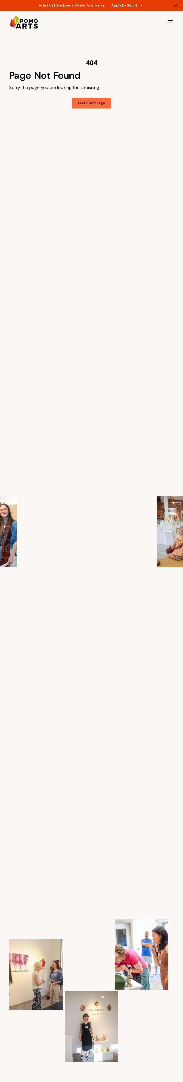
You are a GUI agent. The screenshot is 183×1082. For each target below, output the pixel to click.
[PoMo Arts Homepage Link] (24, 22)
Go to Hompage (91, 103)
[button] (169, 22)
